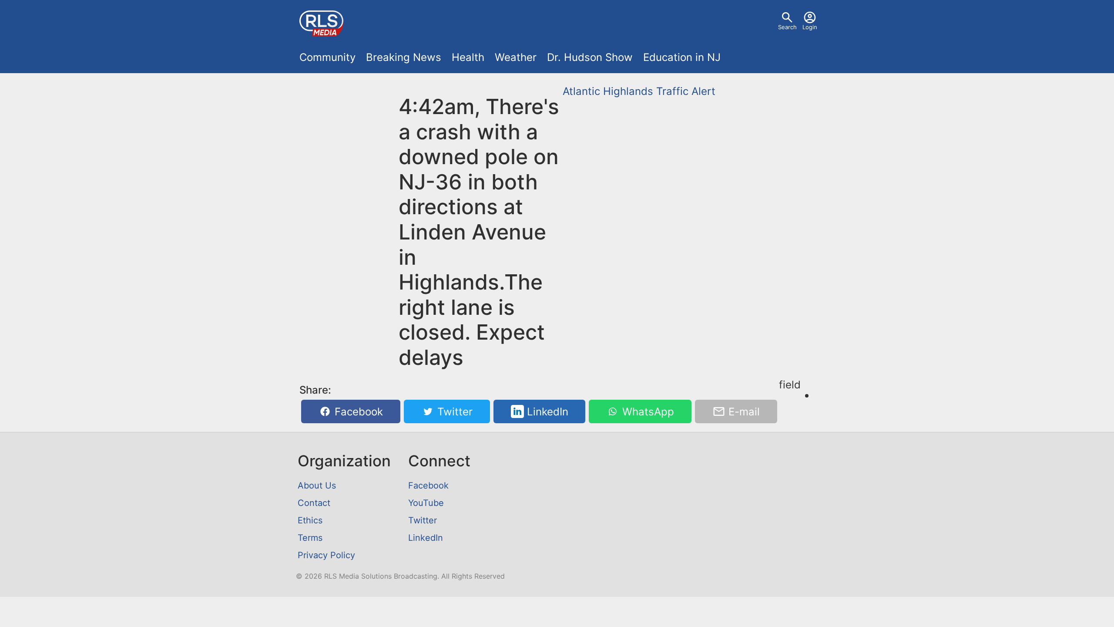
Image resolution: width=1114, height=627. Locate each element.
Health (468, 57)
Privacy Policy (326, 555)
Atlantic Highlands (608, 91)
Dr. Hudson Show (590, 57)
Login (809, 27)
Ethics (310, 520)
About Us (317, 485)
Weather (516, 57)
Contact (314, 503)
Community (327, 57)
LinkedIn (546, 411)
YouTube (426, 503)
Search (787, 27)
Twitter (453, 411)
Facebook (357, 411)
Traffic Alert (685, 91)
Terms (310, 538)
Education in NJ (682, 57)
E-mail (742, 411)
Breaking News (403, 57)
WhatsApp (646, 411)
